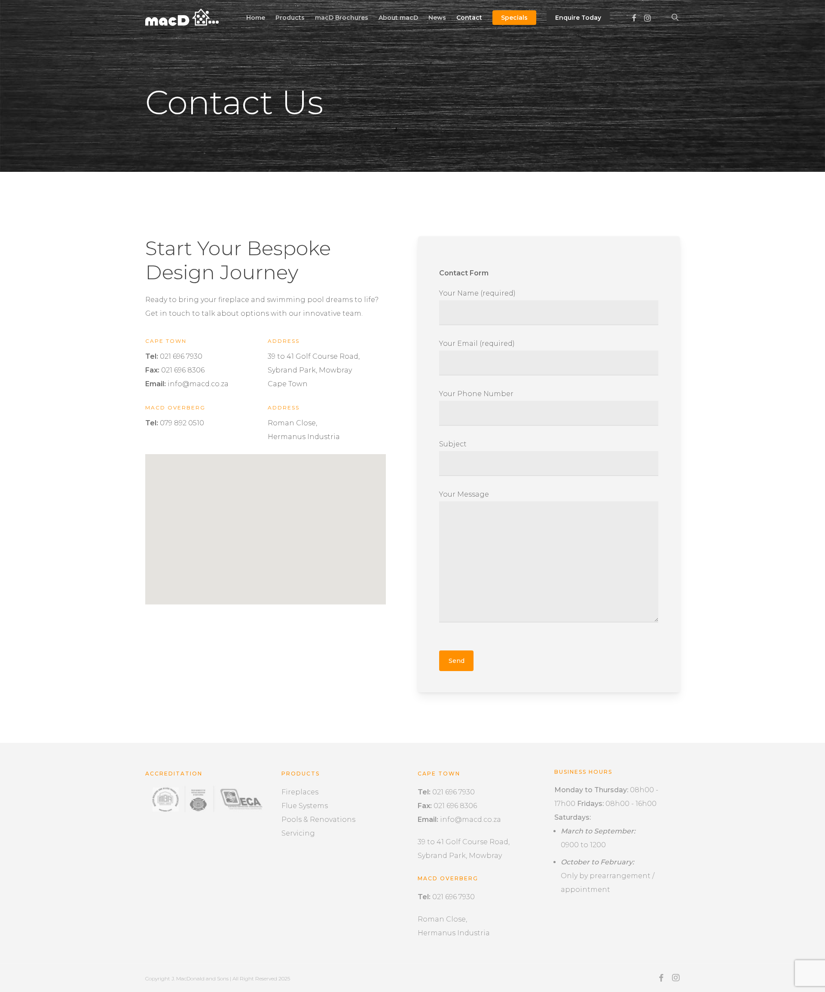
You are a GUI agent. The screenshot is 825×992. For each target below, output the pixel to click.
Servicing (298, 833)
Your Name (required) (477, 293)
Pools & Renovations (318, 819)
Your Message (464, 494)
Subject (453, 444)
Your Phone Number (476, 394)
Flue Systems (304, 806)
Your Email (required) (477, 343)
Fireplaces (299, 792)
